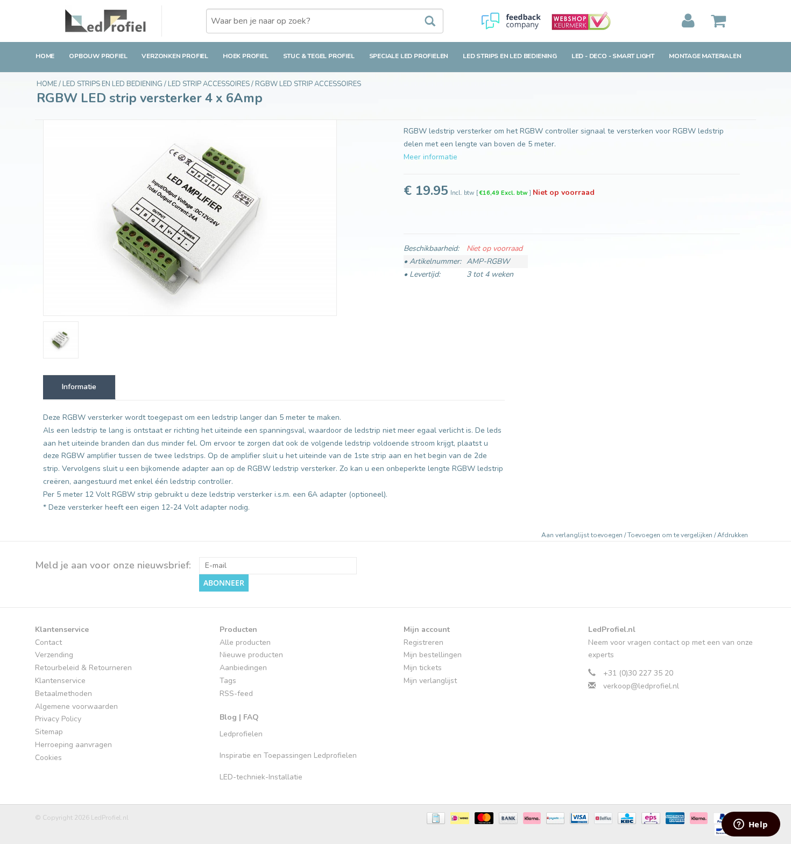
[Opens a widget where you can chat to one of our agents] (750, 825)
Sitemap (49, 732)
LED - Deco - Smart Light (612, 56)
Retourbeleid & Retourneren (83, 668)
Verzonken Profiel (175, 56)
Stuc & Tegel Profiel (319, 56)
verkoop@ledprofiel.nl (641, 686)
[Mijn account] (688, 21)
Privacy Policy (58, 719)
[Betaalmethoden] (435, 817)
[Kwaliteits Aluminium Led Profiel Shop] (113, 21)
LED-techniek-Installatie (261, 777)
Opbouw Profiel (98, 56)
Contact (48, 642)
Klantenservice (60, 681)
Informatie (79, 387)
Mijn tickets (423, 668)
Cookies (48, 757)
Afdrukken (732, 535)
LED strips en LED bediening (510, 56)
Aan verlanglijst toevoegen (582, 535)
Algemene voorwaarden (76, 706)
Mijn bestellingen (433, 655)
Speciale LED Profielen (409, 56)
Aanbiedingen (243, 668)
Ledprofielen (241, 734)
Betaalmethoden (63, 693)
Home (45, 56)
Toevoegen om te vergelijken (670, 535)
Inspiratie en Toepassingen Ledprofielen (288, 755)
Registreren (423, 642)
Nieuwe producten (251, 655)
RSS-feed (236, 693)
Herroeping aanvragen (73, 745)
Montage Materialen (705, 56)
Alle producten (245, 642)
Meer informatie (430, 157)
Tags (228, 681)
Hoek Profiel (246, 56)
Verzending (54, 655)
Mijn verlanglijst (430, 681)
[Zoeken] (424, 21)
